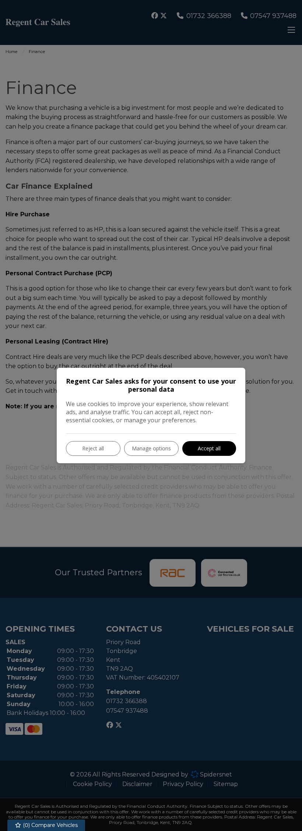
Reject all (93, 448)
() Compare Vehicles (49, 825)
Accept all (209, 448)
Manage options (151, 448)
